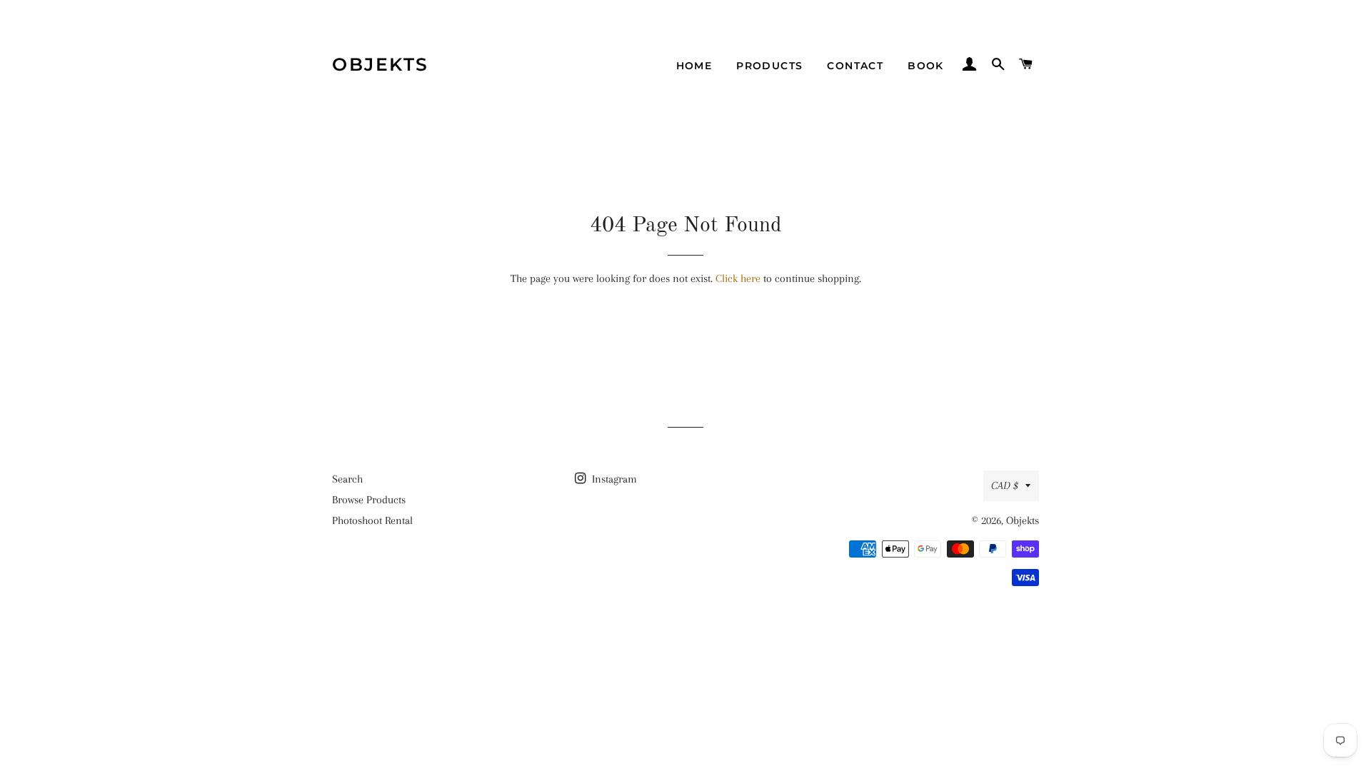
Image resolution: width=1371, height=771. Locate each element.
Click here (737, 278)
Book (926, 65)
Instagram (613, 479)
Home (694, 65)
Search (347, 479)
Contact (855, 65)
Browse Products (369, 499)
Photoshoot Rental (372, 520)
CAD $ (1004, 485)
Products (769, 65)
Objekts (380, 64)
